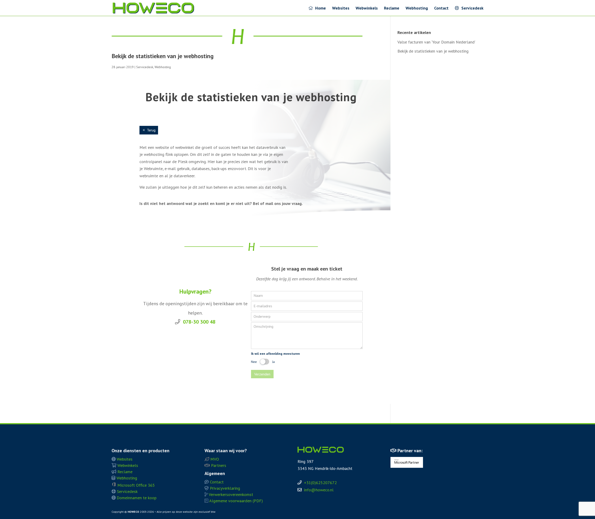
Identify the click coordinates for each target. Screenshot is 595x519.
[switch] (264, 362)
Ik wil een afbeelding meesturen (275, 354)
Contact (441, 9)
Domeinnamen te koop (136, 497)
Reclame (391, 9)
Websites (340, 9)
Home (319, 8)
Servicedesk (471, 8)
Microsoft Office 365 (135, 485)
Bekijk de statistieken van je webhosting (163, 56)
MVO (214, 459)
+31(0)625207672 (320, 482)
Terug (151, 130)
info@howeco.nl (319, 489)
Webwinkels (367, 9)
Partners (218, 465)
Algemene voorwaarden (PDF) (235, 500)
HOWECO (133, 511)
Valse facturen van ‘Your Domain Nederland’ (436, 42)
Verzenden (262, 374)
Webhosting (417, 9)
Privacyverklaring (224, 488)
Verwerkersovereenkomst (230, 494)
